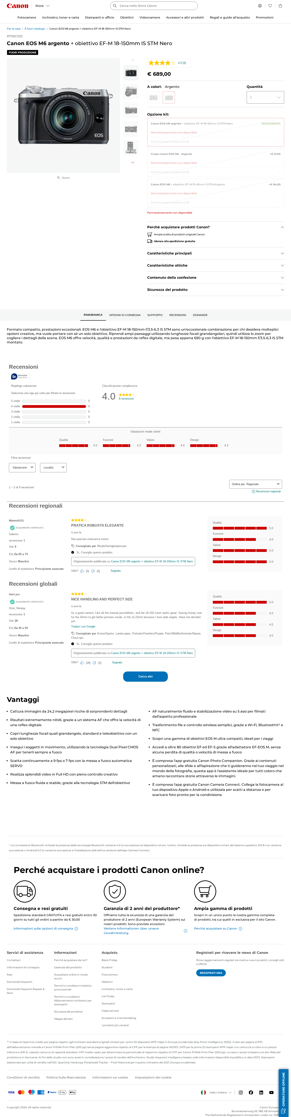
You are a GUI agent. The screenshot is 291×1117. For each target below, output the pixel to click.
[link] (215, 126)
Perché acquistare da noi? (70, 960)
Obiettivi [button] (127, 17)
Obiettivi (107, 981)
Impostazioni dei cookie (153, 1077)
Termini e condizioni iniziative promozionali (72, 987)
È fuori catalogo (35, 28)
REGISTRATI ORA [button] (211, 972)
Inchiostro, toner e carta (117, 989)
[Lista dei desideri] (270, 5)
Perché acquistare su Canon (215, 928)
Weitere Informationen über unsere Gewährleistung (131, 931)
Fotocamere (110, 974)
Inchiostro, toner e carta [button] (60, 17)
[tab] (93, 315)
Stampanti (108, 1003)
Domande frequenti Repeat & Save (25, 990)
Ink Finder (108, 996)
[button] (153, 97)
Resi (9, 974)
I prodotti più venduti (115, 1025)
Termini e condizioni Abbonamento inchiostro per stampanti (73, 1000)
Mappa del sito (63, 1018)
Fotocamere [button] (26, 17)
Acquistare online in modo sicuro (71, 976)
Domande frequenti (19, 981)
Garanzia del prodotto (68, 967)
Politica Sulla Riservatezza (66, 1077)
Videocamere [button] (150, 17)
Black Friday (109, 960)
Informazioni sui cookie (110, 1077)
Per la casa (13, 28)
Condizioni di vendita (23, 1077)
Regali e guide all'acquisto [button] (230, 17)
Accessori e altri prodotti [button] (185, 17)
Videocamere (110, 1010)
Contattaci (13, 960)
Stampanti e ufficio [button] (99, 17)
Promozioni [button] (265, 17)
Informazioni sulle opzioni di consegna (43, 928)
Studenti (107, 967)
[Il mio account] (259, 5)
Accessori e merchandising (119, 1018)
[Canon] (17, 6)
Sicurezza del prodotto (68, 1011)
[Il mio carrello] (280, 5)
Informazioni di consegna (23, 967)
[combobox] (153, 5)
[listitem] (131, 72)
